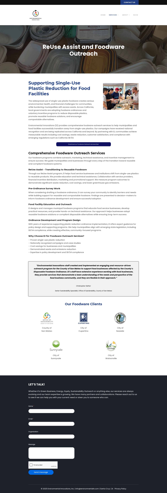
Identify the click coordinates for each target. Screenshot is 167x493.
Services (113, 15)
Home (103, 15)
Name (31, 406)
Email (31, 419)
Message (31, 444)
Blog (135, 15)
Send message (41, 472)
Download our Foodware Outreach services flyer (83, 144)
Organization (33, 432)
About (125, 15)
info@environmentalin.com (87, 488)
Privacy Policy (120, 488)
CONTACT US (129, 2)
